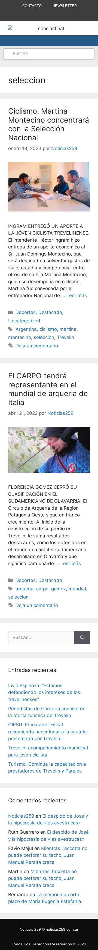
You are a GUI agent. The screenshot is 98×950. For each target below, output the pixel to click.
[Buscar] (82, 637)
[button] (82, 40)
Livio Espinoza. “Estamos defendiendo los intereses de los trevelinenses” (44, 692)
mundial (77, 588)
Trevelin (65, 337)
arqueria (24, 588)
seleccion (44, 337)
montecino (19, 337)
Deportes (26, 312)
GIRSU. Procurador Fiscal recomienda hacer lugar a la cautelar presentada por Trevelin (48, 731)
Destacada (50, 312)
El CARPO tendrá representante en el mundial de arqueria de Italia (48, 389)
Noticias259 (21, 816)
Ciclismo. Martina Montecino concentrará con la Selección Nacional (48, 124)
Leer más (76, 295)
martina (68, 329)
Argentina (26, 329)
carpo (42, 588)
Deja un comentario (37, 345)
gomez (58, 588)
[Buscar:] (41, 637)
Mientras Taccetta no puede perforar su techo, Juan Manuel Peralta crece (47, 855)
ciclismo (48, 329)
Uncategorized (24, 320)
